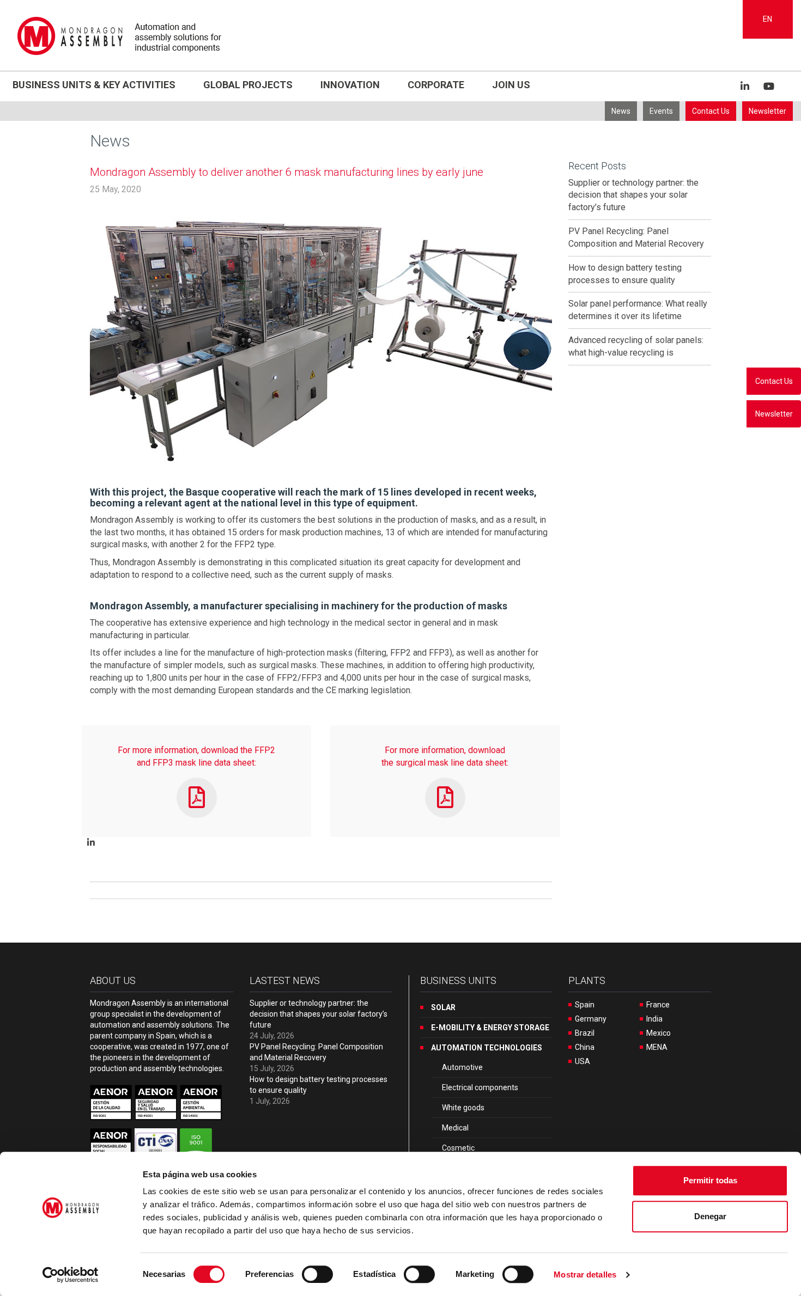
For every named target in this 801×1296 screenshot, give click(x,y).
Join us (511, 84)
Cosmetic (458, 1148)
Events (661, 111)
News (620, 111)
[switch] (317, 1274)
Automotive (462, 1067)
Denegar (710, 1216)
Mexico (658, 1033)
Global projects (248, 84)
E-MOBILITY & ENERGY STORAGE (490, 1027)
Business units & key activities (94, 84)
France (658, 1004)
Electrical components (480, 1087)
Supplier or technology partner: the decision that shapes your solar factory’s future (633, 195)
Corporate (436, 84)
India (654, 1018)
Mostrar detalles (585, 1274)
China (584, 1047)
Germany (590, 1018)
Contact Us (711, 111)
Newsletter (767, 111)
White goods (463, 1107)
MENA (657, 1047)
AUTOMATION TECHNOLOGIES (486, 1047)
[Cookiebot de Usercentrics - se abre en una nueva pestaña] (70, 1275)
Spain (584, 1004)
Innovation (350, 84)
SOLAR (443, 1007)
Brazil (584, 1033)
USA (582, 1061)
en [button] (767, 19)
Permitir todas (710, 1180)
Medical (455, 1127)
